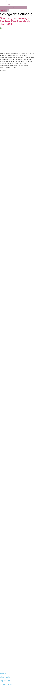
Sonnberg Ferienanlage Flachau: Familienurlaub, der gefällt (15, 21)
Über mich (5, 677)
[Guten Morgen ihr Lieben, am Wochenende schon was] (17, 378)
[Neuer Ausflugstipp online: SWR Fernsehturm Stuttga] (17, 112)
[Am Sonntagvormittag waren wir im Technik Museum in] (17, 263)
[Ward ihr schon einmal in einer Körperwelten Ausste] (17, 486)
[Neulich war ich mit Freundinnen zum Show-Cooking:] (17, 195)
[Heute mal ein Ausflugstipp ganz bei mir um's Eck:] (17, 590)
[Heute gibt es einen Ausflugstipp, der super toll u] (17, 537)
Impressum (5, 681)
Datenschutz (6, 684)
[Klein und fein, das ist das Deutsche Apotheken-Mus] (17, 432)
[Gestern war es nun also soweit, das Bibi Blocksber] (17, 320)
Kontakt (3, 673)
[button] (13, 7)
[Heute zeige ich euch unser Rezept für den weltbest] (17, 643)
